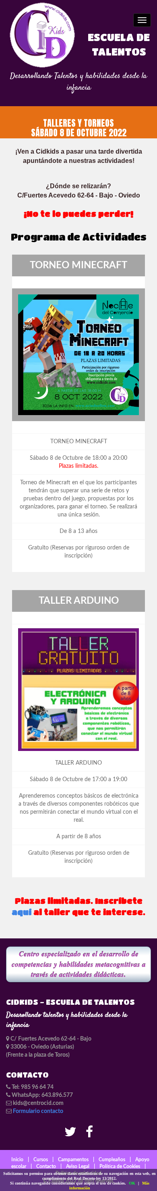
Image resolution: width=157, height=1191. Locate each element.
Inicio (17, 1159)
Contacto (46, 1166)
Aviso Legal (77, 1166)
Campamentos (73, 1159)
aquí (21, 912)
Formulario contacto (38, 1111)
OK (132, 1183)
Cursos (40, 1159)
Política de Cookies (119, 1166)
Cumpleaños (112, 1159)
